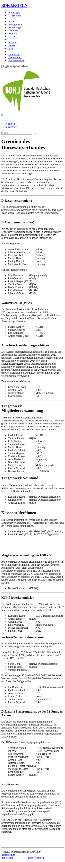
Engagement (15, 24)
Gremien (12, 127)
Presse (11, 45)
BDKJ (12, 21)
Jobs (10, 48)
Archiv (12, 36)
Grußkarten (14, 15)
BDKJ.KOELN (14, 5)
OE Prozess (14, 30)
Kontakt (12, 42)
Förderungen (15, 27)
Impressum (14, 54)
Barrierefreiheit (16, 60)
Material (12, 33)
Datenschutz (15, 57)
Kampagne (14, 12)
